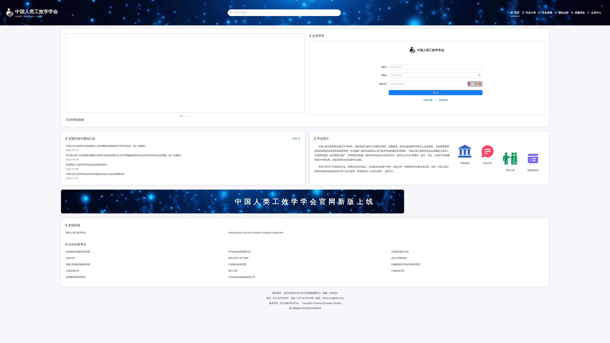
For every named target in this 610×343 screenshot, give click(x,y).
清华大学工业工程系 (238, 258)
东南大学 (70, 258)
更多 (295, 138)
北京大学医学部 (399, 258)
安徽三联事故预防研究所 (78, 264)
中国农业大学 (397, 270)
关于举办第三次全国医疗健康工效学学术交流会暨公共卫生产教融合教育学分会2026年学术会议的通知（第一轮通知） (124, 155)
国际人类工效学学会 (76, 232)
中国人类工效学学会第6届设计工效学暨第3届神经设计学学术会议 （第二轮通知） (106, 146)
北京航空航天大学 (400, 251)
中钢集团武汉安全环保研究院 (405, 264)
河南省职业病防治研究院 (78, 251)
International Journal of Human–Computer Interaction (255, 232)
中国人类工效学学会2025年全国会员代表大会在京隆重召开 (95, 174)
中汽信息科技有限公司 (239, 251)
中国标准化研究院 (237, 264)
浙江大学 (232, 270)
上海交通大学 (72, 270)
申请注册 (428, 100)
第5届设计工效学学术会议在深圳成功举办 (86, 164)
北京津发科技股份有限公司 (241, 277)
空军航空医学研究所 (76, 277)
